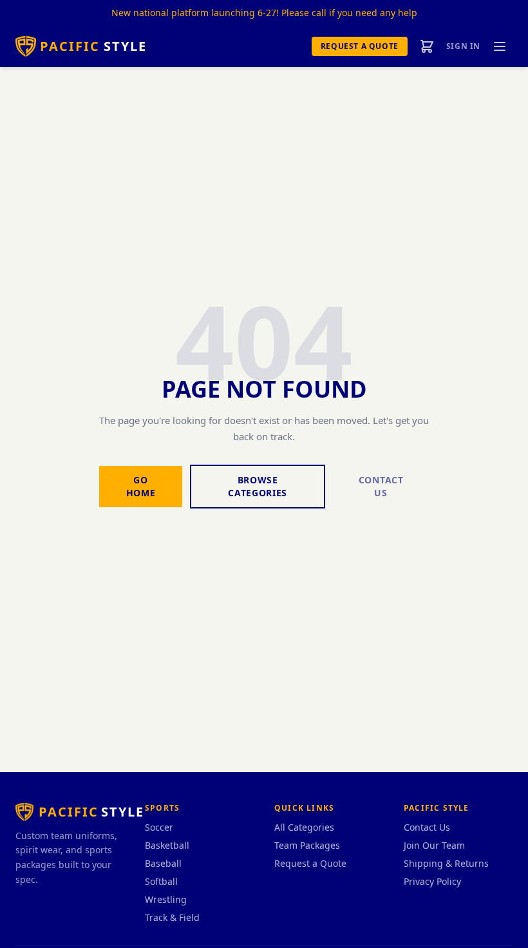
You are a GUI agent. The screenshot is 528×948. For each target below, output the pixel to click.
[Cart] (427, 46)
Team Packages (307, 845)
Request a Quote (360, 46)
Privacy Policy (432, 881)
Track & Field (172, 917)
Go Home (141, 486)
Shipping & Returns (446, 863)
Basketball (167, 845)
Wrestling (166, 899)
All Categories (304, 827)
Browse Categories (257, 486)
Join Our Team (434, 845)
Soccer (159, 827)
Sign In (463, 46)
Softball (161, 881)
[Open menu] (500, 46)
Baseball (163, 863)
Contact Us (381, 486)
